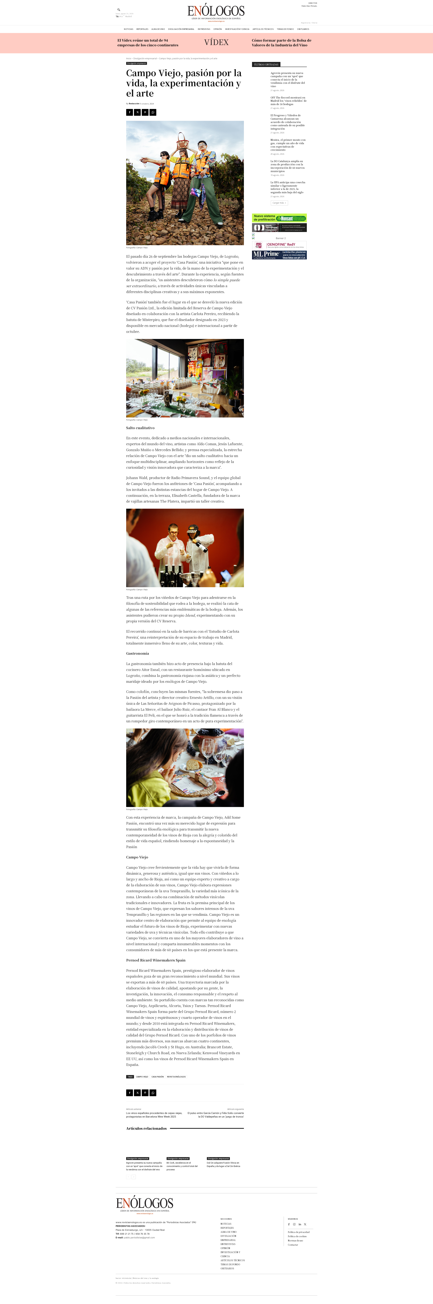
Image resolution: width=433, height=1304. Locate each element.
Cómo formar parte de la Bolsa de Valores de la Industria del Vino (281, 42)
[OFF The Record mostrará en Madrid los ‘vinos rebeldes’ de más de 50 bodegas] (260, 101)
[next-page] (134, 1177)
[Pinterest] (145, 112)
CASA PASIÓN (158, 1076)
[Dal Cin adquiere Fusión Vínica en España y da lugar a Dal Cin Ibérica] (225, 1147)
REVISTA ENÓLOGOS (176, 1076)
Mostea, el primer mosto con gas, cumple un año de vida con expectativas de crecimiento (288, 144)
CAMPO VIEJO (142, 1076)
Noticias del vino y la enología (146, 1278)
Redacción (134, 103)
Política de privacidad (299, 1232)
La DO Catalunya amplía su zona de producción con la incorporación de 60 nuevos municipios (288, 166)
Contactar (293, 1244)
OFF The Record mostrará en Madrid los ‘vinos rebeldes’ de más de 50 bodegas (289, 101)
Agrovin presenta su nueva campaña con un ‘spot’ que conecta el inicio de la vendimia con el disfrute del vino (144, 1166)
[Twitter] (137, 112)
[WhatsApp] (153, 112)
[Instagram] (294, 1224)
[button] (119, 10)
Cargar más (278, 202)
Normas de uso (295, 1240)
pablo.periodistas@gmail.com (139, 1237)
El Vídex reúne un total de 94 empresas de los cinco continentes (147, 42)
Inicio (128, 58)
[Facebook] (129, 112)
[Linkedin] (299, 1224)
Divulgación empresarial (145, 58)
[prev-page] (128, 1177)
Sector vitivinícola (123, 1278)
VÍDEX (216, 41)
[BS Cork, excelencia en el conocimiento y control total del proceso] (185, 1147)
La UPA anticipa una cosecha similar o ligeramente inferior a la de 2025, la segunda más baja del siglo (288, 187)
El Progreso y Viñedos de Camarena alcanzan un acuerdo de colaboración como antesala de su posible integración (288, 122)
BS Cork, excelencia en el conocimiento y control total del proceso (182, 1166)
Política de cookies (297, 1236)
